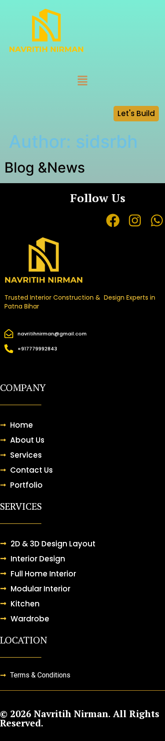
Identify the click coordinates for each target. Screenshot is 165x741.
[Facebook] (112, 220)
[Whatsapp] (157, 220)
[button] (82, 80)
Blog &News (44, 167)
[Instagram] (135, 220)
